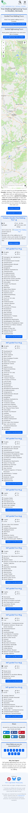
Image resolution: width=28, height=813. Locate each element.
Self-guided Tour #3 (13, 438)
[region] (14, 114)
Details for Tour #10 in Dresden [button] (14, 716)
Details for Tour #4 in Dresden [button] (14, 510)
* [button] (14, 243)
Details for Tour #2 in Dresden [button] (14, 432)
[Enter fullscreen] (3, 55)
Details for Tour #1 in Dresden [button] (14, 336)
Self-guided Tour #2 (13, 343)
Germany (18, 6)
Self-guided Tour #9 (13, 663)
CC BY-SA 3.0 (21, 795)
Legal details (12, 782)
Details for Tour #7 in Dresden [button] (14, 608)
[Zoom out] (3, 45)
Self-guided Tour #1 (13, 249)
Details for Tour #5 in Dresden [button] (14, 541)
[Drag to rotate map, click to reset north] (3, 48)
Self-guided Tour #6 (13, 548)
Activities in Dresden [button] (14, 208)
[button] (6, 732)
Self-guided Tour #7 (13, 588)
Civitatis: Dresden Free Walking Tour (14, 219)
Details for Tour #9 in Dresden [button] (14, 681)
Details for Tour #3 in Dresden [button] (14, 483)
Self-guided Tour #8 (13, 615)
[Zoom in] (3, 42)
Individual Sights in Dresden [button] (14, 212)
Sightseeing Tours (9, 6)
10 (18, 753)
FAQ (6, 782)
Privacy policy (19, 782)
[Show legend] (24, 42)
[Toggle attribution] (25, 186)
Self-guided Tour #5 (13, 516)
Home (2, 6)
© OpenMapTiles (11, 185)
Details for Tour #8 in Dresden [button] (14, 656)
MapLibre (5, 185)
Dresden (23, 6)
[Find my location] (3, 52)
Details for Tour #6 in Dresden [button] (14, 582)
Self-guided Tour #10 (13, 687)
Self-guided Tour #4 (13, 490)
